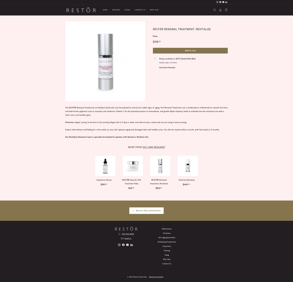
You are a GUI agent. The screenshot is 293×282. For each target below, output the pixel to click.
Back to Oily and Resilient (148, 210)
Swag (167, 255)
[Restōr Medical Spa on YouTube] (127, 244)
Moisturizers (167, 229)
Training (116, 10)
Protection (167, 246)
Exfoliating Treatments (167, 242)
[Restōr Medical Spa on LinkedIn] (131, 244)
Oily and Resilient (154, 147)
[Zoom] (105, 61)
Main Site (154, 10)
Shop (105, 10)
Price (155, 36)
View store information (167, 67)
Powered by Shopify (156, 277)
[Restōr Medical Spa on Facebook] (123, 244)
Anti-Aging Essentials (167, 238)
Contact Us (140, 10)
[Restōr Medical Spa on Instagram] (119, 244)
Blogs (127, 10)
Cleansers (167, 233)
